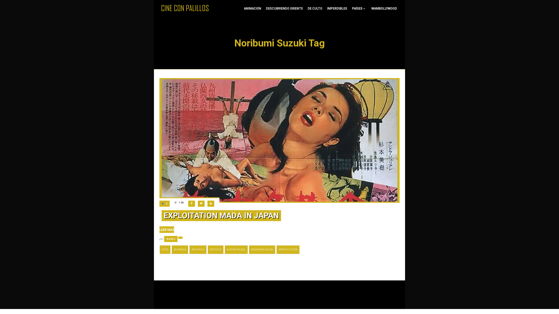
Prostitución (288, 249)
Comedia (180, 249)
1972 (165, 249)
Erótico (216, 249)
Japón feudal (237, 249)
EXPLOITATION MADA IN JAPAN (221, 215)
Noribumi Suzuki (262, 249)
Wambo (170, 239)
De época (198, 249)
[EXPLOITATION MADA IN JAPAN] (279, 140)
